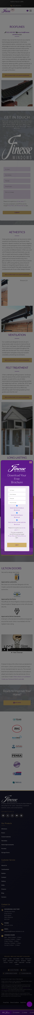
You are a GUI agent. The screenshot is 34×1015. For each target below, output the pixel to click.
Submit (16, 545)
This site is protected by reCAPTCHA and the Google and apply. (17, 535)
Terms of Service (21, 536)
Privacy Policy (11, 536)
